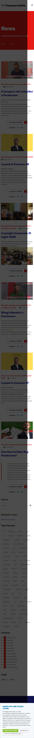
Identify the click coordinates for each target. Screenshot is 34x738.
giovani (29, 445)
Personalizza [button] (24, 730)
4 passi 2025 (28, 157)
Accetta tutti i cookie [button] (10, 730)
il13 (28, 531)
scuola (28, 536)
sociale (28, 560)
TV (30, 84)
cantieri (29, 602)
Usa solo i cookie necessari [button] (12, 733)
